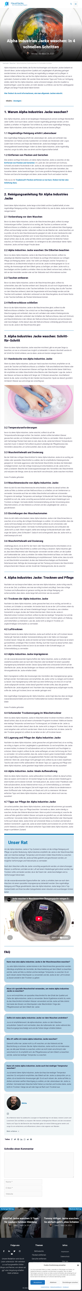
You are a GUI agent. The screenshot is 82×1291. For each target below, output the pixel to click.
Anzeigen (17, 101)
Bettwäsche (39, 1251)
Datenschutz (65, 1256)
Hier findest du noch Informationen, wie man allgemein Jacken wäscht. (33, 93)
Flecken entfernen (39, 1255)
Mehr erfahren (13, 1273)
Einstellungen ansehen (70, 1282)
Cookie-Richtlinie (45, 1287)
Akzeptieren (38, 1282)
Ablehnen (53, 1282)
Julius (15, 1225)
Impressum (66, 1287)
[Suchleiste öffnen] (71, 4)
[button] (78, 1265)
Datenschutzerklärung (56, 1287)
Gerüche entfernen (39, 1259)
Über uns (65, 1261)
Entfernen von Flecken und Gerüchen (19, 163)
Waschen (13, 63)
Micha (24, 1103)
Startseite (6, 63)
